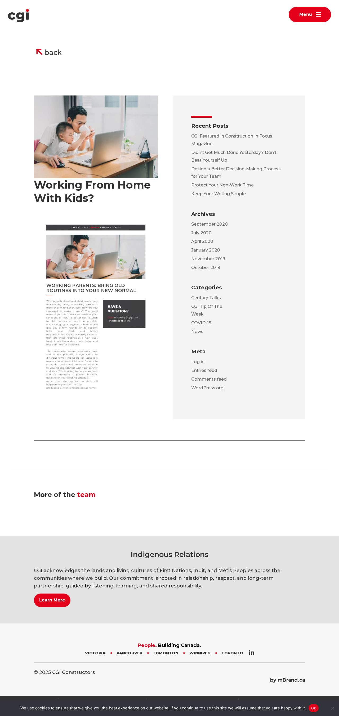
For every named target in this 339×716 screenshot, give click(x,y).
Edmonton (165, 653)
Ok (313, 708)
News (197, 331)
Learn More (52, 600)
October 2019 (205, 267)
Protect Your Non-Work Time (222, 185)
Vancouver (129, 653)
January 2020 (205, 250)
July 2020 (201, 232)
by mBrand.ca (287, 680)
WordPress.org (207, 387)
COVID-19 (201, 322)
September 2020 (209, 224)
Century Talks (206, 297)
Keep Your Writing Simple (218, 193)
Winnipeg (199, 653)
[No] (332, 708)
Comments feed (209, 379)
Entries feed (204, 370)
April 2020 (202, 241)
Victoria (95, 653)
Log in (197, 361)
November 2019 (208, 258)
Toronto (232, 653)
